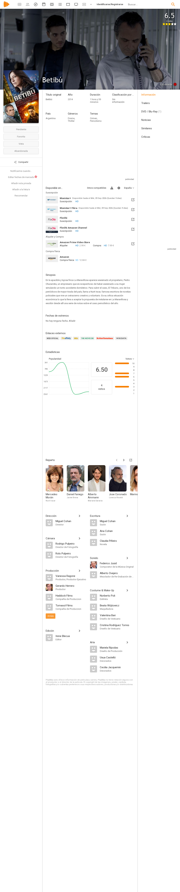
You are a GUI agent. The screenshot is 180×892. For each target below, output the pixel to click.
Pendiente (21, 129)
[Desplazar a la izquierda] (116, 460)
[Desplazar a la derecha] (123, 460)
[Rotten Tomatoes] (105, 340)
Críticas (145, 136)
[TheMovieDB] (88, 340)
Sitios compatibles (96, 188)
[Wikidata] (121, 340)
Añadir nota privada (21, 183)
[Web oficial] (53, 340)
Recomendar (21, 195)
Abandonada (21, 151)
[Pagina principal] (6, 6)
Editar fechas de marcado (22, 177)
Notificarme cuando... (21, 171)
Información (148, 94)
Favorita (21, 136)
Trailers (145, 103)
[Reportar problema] (111, 187)
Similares (146, 128)
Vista (21, 143)
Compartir (23, 162)
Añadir (72, 321)
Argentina (51, 118)
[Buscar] (173, 4)
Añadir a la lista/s (21, 189)
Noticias (146, 120)
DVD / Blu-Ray (151, 111)
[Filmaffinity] (66, 340)
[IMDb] (76, 340)
